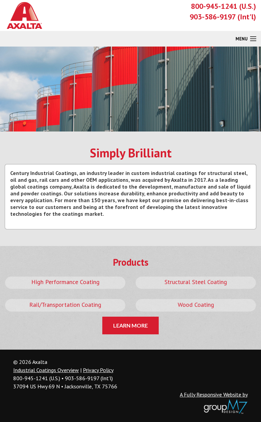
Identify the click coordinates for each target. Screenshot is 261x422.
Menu (241, 39)
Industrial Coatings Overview (46, 370)
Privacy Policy (98, 370)
